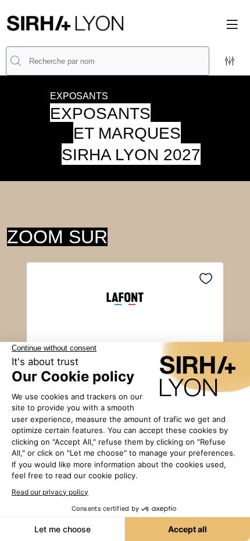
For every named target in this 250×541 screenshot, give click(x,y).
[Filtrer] (229, 60)
